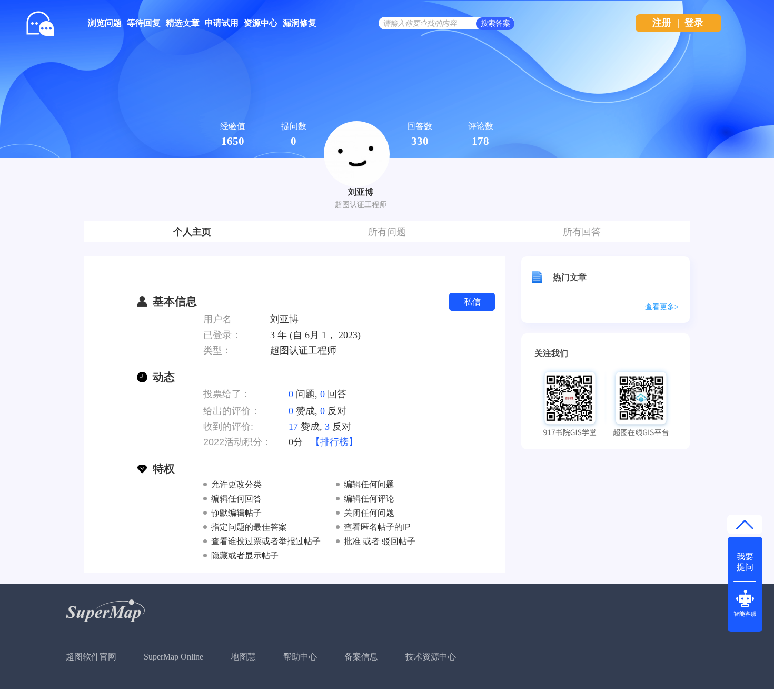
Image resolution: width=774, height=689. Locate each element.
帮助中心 (300, 656)
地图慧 (243, 656)
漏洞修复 (299, 22)
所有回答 (582, 232)
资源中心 (260, 22)
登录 (693, 22)
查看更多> (662, 307)
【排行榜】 (334, 442)
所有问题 (387, 232)
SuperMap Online (173, 656)
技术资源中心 (430, 656)
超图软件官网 (91, 656)
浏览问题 (105, 22)
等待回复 (144, 22)
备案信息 (361, 656)
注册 (661, 22)
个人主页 (192, 232)
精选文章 (183, 22)
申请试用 (222, 22)
